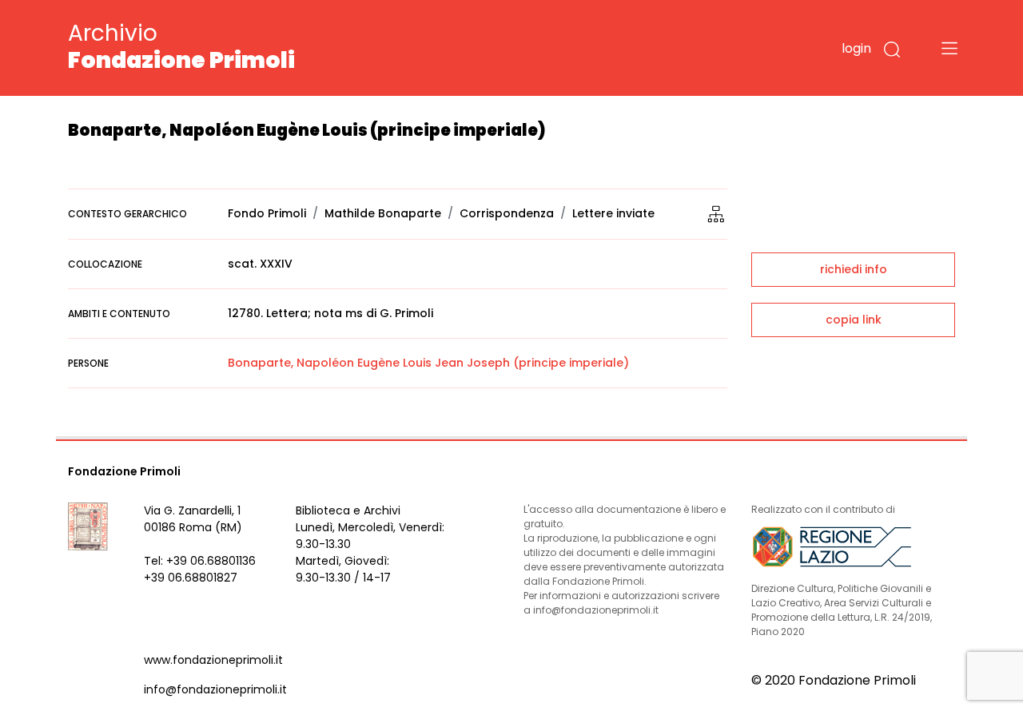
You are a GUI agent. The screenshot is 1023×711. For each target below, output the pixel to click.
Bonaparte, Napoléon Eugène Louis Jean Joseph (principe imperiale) (428, 363)
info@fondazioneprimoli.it (215, 689)
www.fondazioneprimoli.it (213, 660)
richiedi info (853, 269)
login (856, 48)
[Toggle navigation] (949, 48)
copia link (854, 320)
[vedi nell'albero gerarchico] (716, 213)
